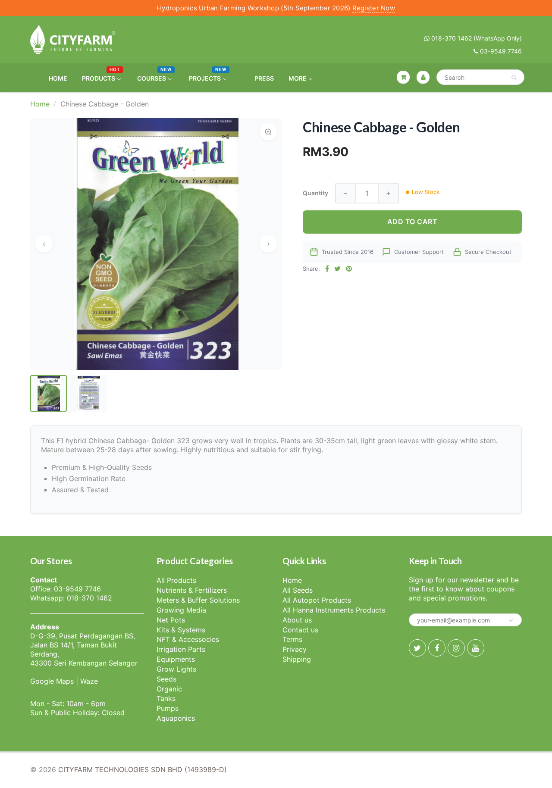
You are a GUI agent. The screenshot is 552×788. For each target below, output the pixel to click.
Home (40, 104)
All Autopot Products (316, 600)
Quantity (315, 193)
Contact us (300, 629)
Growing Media (181, 610)
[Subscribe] (511, 620)
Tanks (166, 698)
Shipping (296, 659)
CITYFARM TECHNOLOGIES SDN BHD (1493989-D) (142, 769)
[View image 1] (48, 393)
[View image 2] (88, 393)
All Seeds (297, 590)
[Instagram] (456, 648)
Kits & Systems (181, 629)
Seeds (166, 679)
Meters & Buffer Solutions (198, 600)
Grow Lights (176, 669)
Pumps (168, 708)
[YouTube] (475, 648)
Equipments (176, 659)
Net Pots (171, 620)
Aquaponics (176, 718)
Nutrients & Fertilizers (192, 590)
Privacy (294, 649)
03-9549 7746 (500, 51)
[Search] (514, 77)
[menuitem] (53, 77)
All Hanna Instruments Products (333, 610)
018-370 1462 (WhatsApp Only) (476, 38)
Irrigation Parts (181, 649)
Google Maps (52, 681)
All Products (176, 580)
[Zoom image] (268, 132)
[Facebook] (436, 648)
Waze (89, 681)
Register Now (373, 8)
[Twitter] (417, 648)
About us (297, 620)
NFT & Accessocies (188, 639)
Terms (292, 639)
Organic (169, 689)
